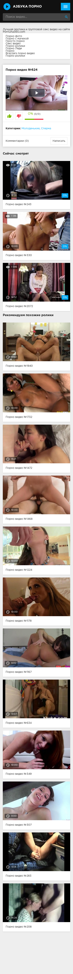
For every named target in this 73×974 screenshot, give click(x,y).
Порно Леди (14, 48)
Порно (10, 51)
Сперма (46, 128)
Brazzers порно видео (20, 53)
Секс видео (13, 43)
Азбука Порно (27, 6)
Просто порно (15, 41)
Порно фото (14, 36)
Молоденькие (31, 128)
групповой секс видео (43, 29)
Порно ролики (15, 46)
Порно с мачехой (17, 39)
